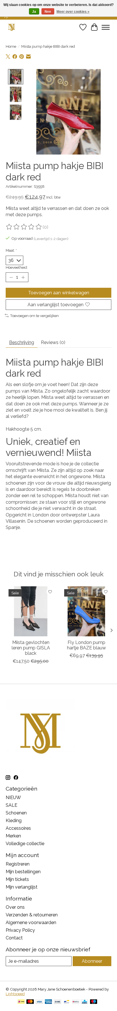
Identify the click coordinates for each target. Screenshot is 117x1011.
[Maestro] (93, 1002)
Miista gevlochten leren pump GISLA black (31, 648)
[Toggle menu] (105, 27)
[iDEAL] (21, 1002)
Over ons (15, 907)
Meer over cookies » (73, 12)
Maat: (11, 250)
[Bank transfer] (57, 1002)
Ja (34, 12)
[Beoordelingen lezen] (24, 227)
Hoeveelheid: (17, 267)
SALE (11, 805)
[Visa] (39, 1002)
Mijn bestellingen (23, 871)
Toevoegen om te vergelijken (34, 315)
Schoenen (16, 813)
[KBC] (84, 1002)
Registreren (18, 864)
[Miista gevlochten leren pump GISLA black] (31, 611)
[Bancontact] (66, 1002)
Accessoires (18, 828)
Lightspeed (15, 993)
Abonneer (92, 961)
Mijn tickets (17, 879)
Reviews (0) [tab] (53, 342)
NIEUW (13, 797)
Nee (48, 12)
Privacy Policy (20, 930)
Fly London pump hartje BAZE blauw (86, 645)
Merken (13, 836)
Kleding (14, 820)
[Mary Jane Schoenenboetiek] (11, 27)
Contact (14, 938)
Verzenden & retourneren (32, 915)
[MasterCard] (30, 1002)
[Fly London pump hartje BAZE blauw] (86, 611)
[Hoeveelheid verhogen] (23, 277)
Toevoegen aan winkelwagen (58, 292)
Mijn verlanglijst (21, 887)
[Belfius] (75, 1002)
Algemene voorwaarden (31, 922)
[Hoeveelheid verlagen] (11, 277)
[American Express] (48, 1002)
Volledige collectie (25, 843)
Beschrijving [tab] (21, 342)
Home (11, 46)
